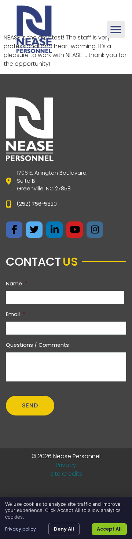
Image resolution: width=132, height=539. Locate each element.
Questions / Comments (37, 345)
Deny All (64, 528)
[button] (116, 29)
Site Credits (66, 474)
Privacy (66, 465)
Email (15, 314)
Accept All (109, 528)
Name (16, 283)
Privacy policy (20, 529)
